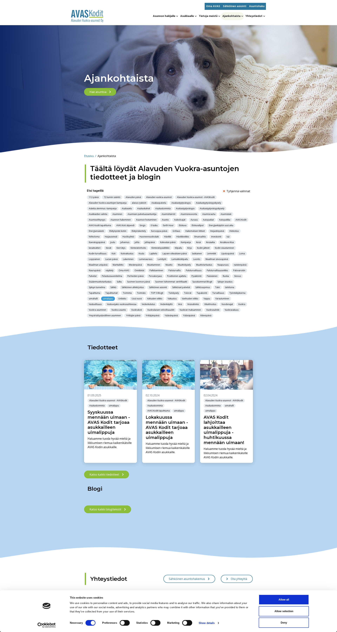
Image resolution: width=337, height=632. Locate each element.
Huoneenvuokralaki (149, 236)
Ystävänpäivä (171, 315)
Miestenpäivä (135, 264)
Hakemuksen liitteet (195, 230)
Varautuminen (222, 298)
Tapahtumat (111, 292)
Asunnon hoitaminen (146, 219)
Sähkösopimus (202, 287)
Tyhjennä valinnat (238, 191)
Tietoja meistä (208, 16)
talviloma (229, 287)
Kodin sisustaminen (224, 247)
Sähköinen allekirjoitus (133, 287)
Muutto (169, 264)
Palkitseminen (156, 270)
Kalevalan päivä (168, 242)
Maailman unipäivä (98, 264)
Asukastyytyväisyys (185, 208)
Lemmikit (211, 253)
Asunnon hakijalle (164, 16)
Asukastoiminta (163, 208)
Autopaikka (224, 219)
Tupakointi (202, 292)
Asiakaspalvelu (158, 202)
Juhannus (124, 242)
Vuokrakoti (136, 309)
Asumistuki (226, 214)
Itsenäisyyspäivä (97, 242)
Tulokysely (173, 292)
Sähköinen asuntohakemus (187, 579)
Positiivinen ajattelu (176, 276)
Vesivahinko (193, 304)
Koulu (141, 253)
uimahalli (93, 298)
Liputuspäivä (227, 253)
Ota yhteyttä (239, 579)
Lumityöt (162, 259)
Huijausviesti (111, 236)
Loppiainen (94, 259)
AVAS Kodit (241, 219)
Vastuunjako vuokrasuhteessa (121, 304)
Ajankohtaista (231, 16)
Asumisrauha (208, 214)
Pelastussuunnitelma (112, 276)
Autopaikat (208, 219)
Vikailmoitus (210, 304)
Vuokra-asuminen (97, 309)
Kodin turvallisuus (97, 253)
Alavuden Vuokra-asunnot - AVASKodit (196, 197)
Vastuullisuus (95, 304)
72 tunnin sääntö (112, 197)
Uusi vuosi (137, 298)
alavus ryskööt (139, 202)
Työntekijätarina (237, 292)
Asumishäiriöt (168, 214)
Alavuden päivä (133, 197)
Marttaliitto (118, 264)
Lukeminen (128, 259)
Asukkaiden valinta (98, 214)
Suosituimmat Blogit (202, 281)
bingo (143, 225)
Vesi (180, 304)
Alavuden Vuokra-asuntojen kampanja (108, 202)
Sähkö (113, 287)
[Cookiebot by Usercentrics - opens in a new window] (46, 625)
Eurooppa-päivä (159, 230)
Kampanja (186, 242)
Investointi (216, 236)
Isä (228, 236)
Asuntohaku (257, 6)
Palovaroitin (239, 270)
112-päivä (94, 197)
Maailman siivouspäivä (217, 259)
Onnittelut (139, 270)
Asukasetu (127, 208)
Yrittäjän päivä (133, 315)
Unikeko (122, 298)
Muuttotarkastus (204, 264)
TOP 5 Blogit (157, 292)
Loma (242, 253)
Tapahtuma (94, 292)
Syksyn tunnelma (97, 287)
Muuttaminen (153, 264)
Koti (113, 253)
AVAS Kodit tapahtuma (100, 225)
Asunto (165, 219)
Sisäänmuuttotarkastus (100, 281)
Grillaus (176, 230)
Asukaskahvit (143, 208)
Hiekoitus (234, 230)
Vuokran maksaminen (190, 309)
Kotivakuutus (127, 253)
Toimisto (141, 292)
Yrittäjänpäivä (152, 315)
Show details (207, 622)
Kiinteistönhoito (138, 247)
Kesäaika (210, 242)
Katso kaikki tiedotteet (104, 474)
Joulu (112, 242)
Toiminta (127, 292)
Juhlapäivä (150, 242)
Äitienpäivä (205, 315)
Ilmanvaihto (200, 236)
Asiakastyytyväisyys (181, 202)
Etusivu (90, 156)
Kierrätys (121, 247)
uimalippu (108, 298)
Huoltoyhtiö (128, 236)
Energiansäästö (96, 230)
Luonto (196, 259)
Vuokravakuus (232, 309)
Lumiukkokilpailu (179, 259)
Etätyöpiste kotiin (117, 230)
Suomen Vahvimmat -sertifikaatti (171, 281)
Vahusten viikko (154, 298)
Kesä (198, 242)
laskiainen (197, 253)
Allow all (284, 599)
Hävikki (167, 236)
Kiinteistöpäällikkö (160, 247)
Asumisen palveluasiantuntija (142, 214)
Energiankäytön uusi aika (221, 225)
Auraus (194, 219)
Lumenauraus (145, 259)
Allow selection (284, 611)
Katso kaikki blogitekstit (105, 509)
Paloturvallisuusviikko (217, 270)
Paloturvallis (174, 270)
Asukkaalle (187, 16)
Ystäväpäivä (189, 315)
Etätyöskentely (139, 230)
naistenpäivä (240, 264)
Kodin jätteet (203, 247)
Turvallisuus (218, 292)
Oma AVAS (213, 6)
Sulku (119, 281)
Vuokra (241, 304)
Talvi (217, 287)
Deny (284, 622)
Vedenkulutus (148, 304)
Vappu (207, 298)
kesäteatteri (95, 247)
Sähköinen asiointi (234, 6)
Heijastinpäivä (217, 230)
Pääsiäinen (212, 276)
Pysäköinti (196, 276)
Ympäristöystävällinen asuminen (105, 315)
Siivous (237, 276)
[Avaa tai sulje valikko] (177, 16)
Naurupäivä (94, 270)
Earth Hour (168, 225)
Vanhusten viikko (190, 298)
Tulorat (187, 292)
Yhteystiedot (253, 16)
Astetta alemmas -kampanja (103, 208)
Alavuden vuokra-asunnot (159, 197)
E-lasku (154, 225)
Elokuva (182, 225)
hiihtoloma (94, 236)
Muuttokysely (184, 264)
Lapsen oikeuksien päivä (175, 253)
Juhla (137, 242)
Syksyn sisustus (224, 281)
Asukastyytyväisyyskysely (212, 208)
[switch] (125, 623)
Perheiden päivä (135, 276)
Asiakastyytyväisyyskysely (208, 202)
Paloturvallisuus (193, 270)
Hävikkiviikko (182, 236)
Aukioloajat (179, 219)
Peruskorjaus (155, 276)
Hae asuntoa (98, 92)
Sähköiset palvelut (181, 287)
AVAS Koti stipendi (125, 225)
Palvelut (93, 276)
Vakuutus (172, 298)
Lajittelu (153, 253)
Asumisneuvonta (189, 214)
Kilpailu (178, 247)
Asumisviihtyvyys (97, 219)
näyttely (109, 270)
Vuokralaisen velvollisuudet (160, 309)
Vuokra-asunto (118, 309)
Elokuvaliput (198, 225)
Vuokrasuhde (212, 309)
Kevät (108, 247)
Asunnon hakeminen (121, 219)
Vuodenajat (227, 304)
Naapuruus (223, 264)
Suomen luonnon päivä (138, 281)
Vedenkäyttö (166, 304)
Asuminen (117, 214)
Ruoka (226, 276)
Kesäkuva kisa (227, 242)
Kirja (189, 247)
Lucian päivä (111, 259)
